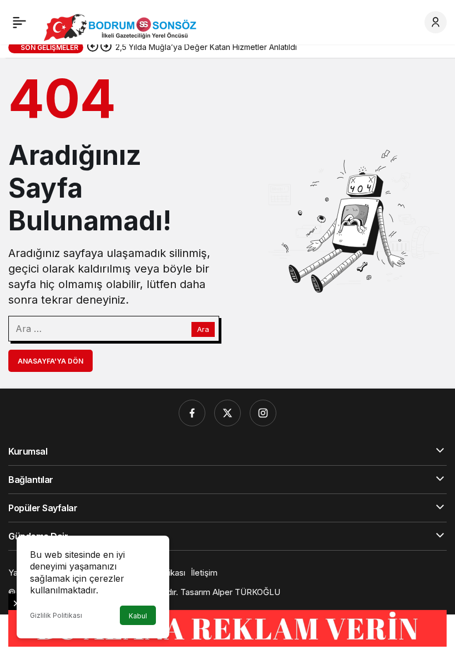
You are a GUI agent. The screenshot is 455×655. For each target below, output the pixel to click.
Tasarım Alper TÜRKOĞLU (230, 592)
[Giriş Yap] (435, 22)
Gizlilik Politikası (56, 615)
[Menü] (19, 22)
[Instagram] (263, 413)
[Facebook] (192, 413)
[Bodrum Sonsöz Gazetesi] (122, 26)
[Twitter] (227, 413)
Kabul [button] (138, 616)
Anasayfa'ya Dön (50, 361)
